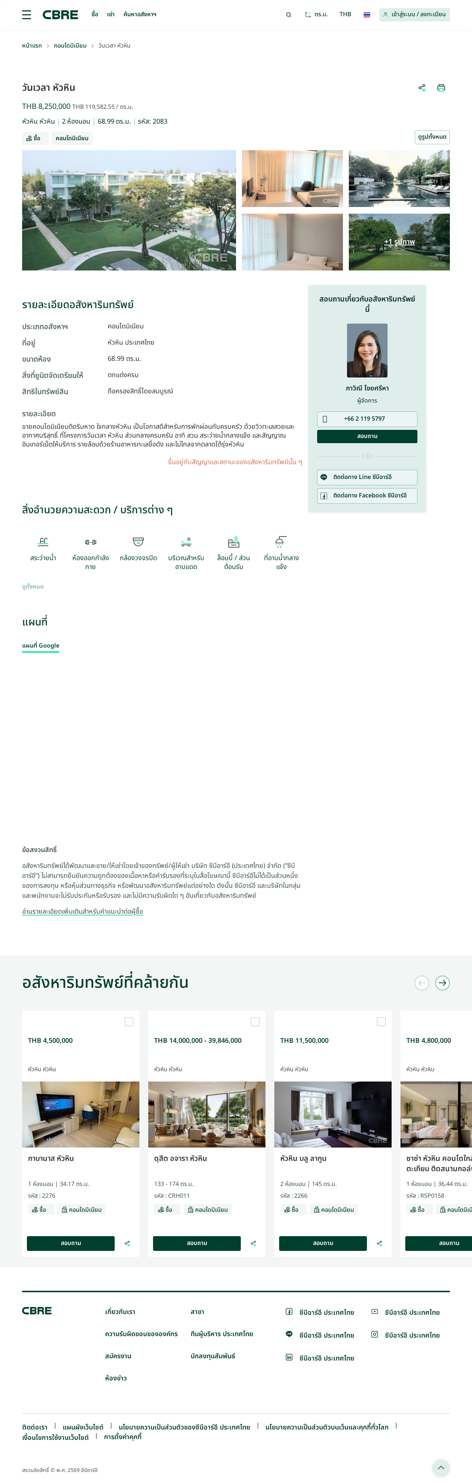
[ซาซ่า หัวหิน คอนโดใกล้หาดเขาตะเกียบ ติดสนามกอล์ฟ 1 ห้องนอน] (402, 1243)
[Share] (127, 1243)
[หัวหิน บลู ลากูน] (333, 1014)
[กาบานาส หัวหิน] (80, 1014)
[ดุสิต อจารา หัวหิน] (207, 1014)
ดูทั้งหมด (33, 587)
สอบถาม (71, 1243)
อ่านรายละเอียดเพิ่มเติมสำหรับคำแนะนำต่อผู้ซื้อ (82, 912)
